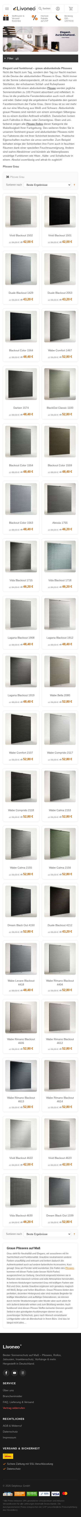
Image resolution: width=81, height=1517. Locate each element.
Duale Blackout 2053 (60, 292)
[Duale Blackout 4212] (60, 902)
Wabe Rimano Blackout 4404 (60, 982)
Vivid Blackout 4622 (21, 1157)
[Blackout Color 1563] (21, 500)
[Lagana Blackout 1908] (21, 615)
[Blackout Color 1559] (60, 442)
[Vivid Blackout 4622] (21, 1135)
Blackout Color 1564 (21, 350)
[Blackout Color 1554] (21, 442)
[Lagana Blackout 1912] (60, 615)
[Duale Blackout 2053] (60, 270)
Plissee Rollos (34, 123)
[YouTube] (14, 1372)
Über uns (8, 1390)
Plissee (51, 88)
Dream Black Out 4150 (21, 925)
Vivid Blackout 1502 (21, 235)
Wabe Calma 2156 (60, 867)
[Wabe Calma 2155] (21, 845)
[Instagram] (22, 1372)
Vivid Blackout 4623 (60, 1157)
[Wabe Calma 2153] (60, 787)
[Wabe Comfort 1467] (60, 327)
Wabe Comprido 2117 (60, 752)
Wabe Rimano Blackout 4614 (60, 1099)
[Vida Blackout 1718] (60, 557)
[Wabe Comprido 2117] (60, 730)
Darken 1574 (21, 407)
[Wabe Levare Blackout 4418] (21, 960)
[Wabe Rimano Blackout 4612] (60, 1018)
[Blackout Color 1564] (21, 327)
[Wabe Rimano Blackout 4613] (21, 1077)
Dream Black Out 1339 (59, 1215)
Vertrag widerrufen (14, 1407)
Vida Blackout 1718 (59, 580)
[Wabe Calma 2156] (60, 845)
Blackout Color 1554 (21, 465)
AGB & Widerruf (12, 1425)
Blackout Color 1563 (21, 522)
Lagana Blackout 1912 (60, 637)
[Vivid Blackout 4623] (60, 1135)
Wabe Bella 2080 (60, 695)
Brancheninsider (12, 1396)
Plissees (69, 1268)
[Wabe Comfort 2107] (21, 730)
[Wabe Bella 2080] (60, 672)
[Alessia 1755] (60, 500)
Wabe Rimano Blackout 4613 (21, 1099)
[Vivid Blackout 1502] (21, 213)
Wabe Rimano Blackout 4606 (21, 1041)
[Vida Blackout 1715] (21, 557)
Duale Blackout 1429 (21, 292)
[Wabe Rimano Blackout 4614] (60, 1077)
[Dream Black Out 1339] (60, 1193)
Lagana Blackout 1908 (21, 637)
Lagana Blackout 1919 (21, 695)
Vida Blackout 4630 (21, 1215)
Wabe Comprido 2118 (21, 810)
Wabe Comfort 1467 (60, 350)
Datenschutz (10, 1431)
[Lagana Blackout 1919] (21, 672)
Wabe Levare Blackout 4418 (21, 982)
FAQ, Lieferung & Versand (18, 1402)
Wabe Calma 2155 (21, 867)
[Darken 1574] (21, 385)
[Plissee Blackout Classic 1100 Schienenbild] (60, 385)
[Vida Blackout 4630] (21, 1193)
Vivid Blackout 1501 (60, 235)
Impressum (9, 1437)
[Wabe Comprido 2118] (21, 787)
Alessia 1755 (60, 522)
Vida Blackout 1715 (21, 580)
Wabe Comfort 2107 (21, 752)
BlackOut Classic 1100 (60, 407)
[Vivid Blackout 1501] (60, 213)
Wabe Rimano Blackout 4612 (60, 1041)
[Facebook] (6, 1372)
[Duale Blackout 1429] (21, 270)
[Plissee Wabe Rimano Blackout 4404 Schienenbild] (60, 960)
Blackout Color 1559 (60, 465)
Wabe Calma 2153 (60, 810)
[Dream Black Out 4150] (21, 902)
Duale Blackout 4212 (60, 925)
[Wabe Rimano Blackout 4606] (21, 1018)
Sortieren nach (14, 184)
